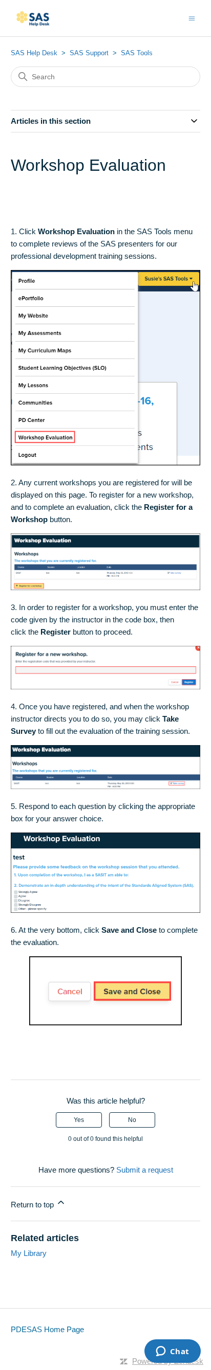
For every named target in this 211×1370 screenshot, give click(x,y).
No (132, 1120)
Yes (79, 1120)
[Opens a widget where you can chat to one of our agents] (172, 1352)
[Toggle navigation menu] (191, 17)
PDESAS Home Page (47, 1329)
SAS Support (89, 53)
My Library (29, 1253)
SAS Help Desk (34, 53)
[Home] (34, 18)
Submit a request (144, 1169)
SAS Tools (137, 53)
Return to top (33, 1204)
